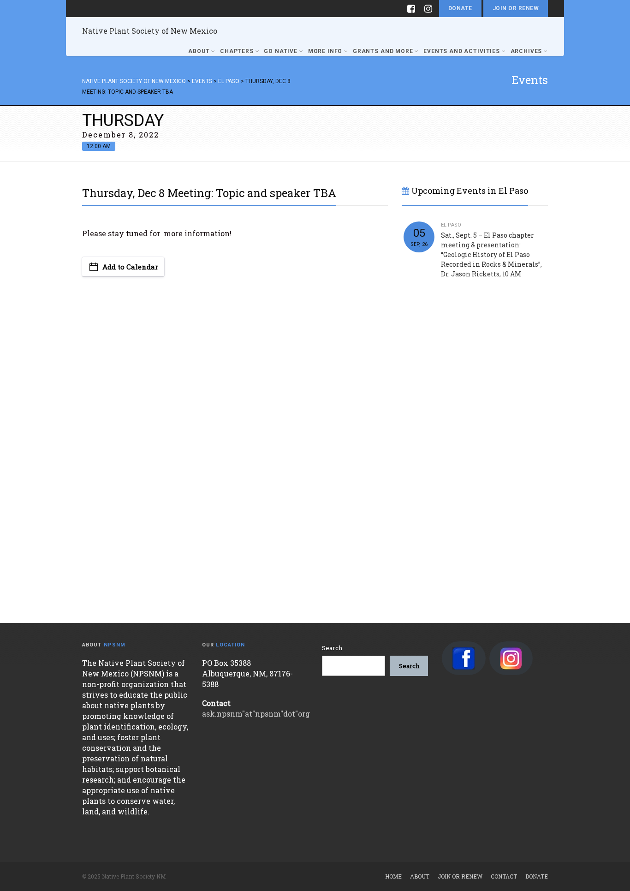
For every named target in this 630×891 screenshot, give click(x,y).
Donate (460, 8)
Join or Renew (516, 8)
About (198, 51)
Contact (504, 876)
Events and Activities (461, 51)
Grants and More (383, 51)
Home (393, 876)
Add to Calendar (130, 266)
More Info (325, 51)
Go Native (280, 51)
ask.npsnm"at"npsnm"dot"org (256, 713)
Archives (526, 51)
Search (332, 648)
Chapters (237, 51)
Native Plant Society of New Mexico (149, 31)
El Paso (451, 225)
